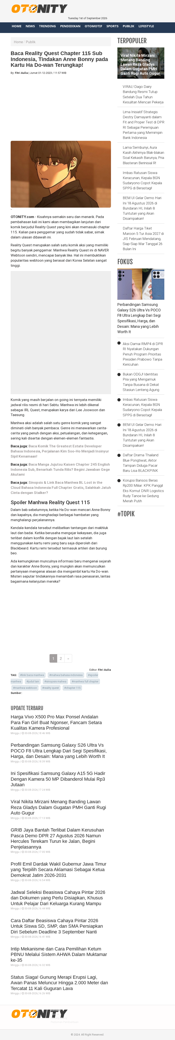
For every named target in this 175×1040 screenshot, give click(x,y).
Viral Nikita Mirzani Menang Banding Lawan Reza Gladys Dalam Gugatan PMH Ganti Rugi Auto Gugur (58, 807)
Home (16, 26)
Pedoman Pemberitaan (65, 1022)
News (30, 26)
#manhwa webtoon (25, 687)
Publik (128, 26)
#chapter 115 (72, 687)
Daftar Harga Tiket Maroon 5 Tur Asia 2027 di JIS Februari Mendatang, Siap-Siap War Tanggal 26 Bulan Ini (143, 238)
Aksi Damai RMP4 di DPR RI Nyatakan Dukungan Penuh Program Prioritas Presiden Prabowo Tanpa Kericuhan (143, 354)
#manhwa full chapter (85, 681)
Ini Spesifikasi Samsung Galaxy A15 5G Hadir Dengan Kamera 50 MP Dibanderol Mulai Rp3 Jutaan (58, 779)
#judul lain (32, 681)
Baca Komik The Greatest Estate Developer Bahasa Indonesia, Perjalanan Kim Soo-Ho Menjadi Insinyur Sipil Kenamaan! (60, 451)
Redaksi (56, 1010)
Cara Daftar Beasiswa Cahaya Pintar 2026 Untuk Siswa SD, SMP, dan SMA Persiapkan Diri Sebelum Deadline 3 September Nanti (57, 926)
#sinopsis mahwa (55, 681)
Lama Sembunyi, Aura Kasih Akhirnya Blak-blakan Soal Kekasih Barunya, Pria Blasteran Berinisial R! (143, 155)
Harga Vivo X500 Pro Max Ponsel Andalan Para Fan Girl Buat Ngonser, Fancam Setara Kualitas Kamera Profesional (56, 722)
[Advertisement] (61, 108)
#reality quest (50, 687)
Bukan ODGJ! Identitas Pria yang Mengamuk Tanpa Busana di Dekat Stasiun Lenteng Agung (141, 382)
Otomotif (93, 26)
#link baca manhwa (32, 675)
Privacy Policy (59, 1018)
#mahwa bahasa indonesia (66, 675)
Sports (112, 26)
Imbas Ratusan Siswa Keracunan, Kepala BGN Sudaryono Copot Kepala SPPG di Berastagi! (142, 180)
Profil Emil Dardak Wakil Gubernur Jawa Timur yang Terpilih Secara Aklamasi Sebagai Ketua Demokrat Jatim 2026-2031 (58, 869)
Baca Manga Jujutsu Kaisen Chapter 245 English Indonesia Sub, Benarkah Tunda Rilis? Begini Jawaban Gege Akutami (60, 469)
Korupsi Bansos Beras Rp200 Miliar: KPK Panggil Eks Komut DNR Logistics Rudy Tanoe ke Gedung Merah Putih (143, 490)
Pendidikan (70, 26)
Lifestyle (146, 26)
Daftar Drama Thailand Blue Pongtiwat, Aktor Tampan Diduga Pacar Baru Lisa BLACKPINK (140, 463)
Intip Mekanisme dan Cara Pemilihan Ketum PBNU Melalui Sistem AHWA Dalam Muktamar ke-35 (59, 954)
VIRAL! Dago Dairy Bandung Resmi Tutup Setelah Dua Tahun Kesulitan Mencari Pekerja (143, 94)
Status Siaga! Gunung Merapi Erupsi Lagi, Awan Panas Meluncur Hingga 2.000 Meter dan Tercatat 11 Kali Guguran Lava (59, 982)
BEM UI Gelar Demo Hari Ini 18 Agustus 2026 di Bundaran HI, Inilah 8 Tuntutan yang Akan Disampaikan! (142, 208)
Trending (47, 26)
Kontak (55, 1014)
